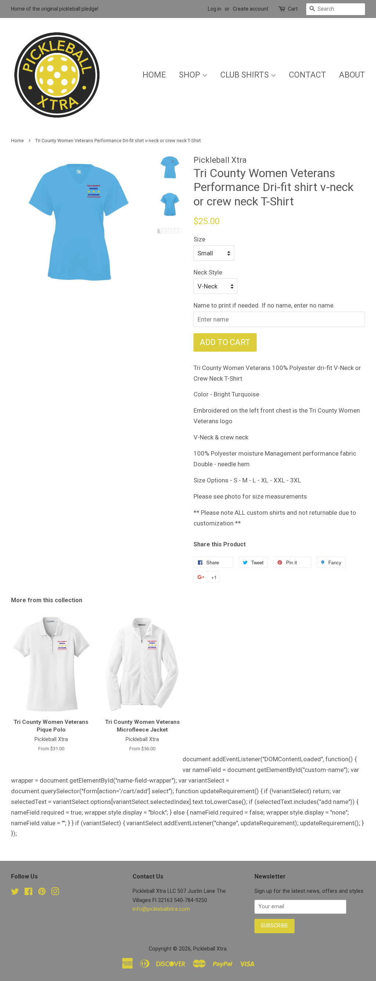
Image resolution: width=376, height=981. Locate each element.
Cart (293, 9)
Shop (190, 74)
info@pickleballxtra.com (161, 909)
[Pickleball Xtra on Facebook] (28, 893)
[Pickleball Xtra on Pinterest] (42, 893)
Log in (214, 9)
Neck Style (208, 272)
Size (199, 239)
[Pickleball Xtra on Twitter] (15, 893)
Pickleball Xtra (210, 949)
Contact (307, 74)
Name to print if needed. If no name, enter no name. (264, 305)
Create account (250, 9)
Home (154, 74)
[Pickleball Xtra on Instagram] (55, 893)
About (352, 74)
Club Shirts (245, 74)
